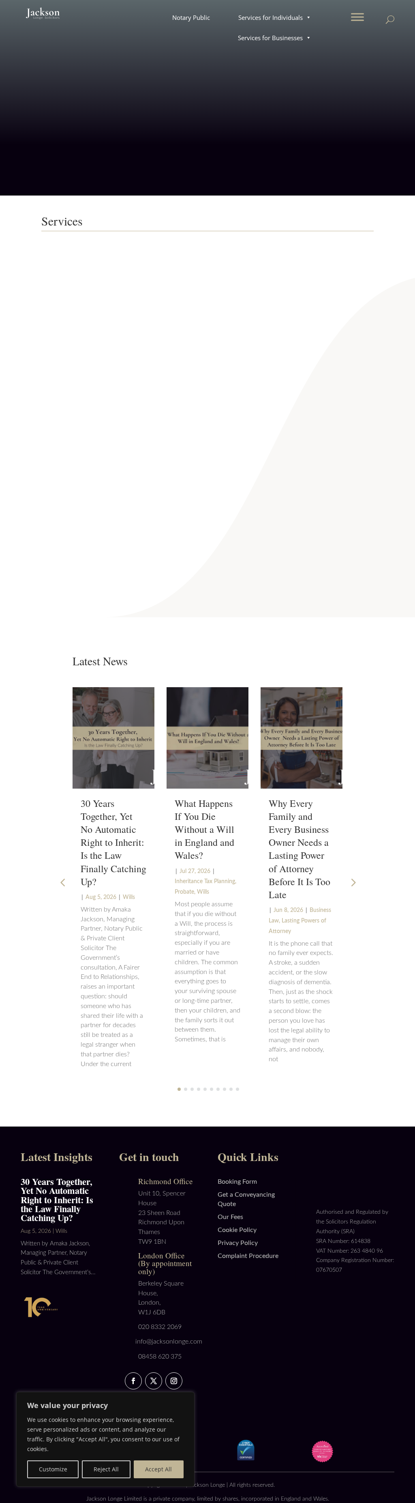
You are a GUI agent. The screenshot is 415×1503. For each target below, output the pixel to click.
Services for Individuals (270, 17)
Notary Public (191, 17)
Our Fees (230, 1217)
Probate (184, 892)
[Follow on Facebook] (133, 1380)
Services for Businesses (270, 38)
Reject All (106, 1469)
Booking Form (237, 1181)
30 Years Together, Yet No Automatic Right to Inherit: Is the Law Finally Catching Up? (113, 842)
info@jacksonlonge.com (168, 1341)
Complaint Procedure (248, 1256)
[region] (105, 1439)
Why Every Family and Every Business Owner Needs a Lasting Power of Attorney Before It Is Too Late (299, 849)
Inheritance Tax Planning (205, 881)
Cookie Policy (237, 1230)
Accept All (158, 1469)
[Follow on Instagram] (173, 1380)
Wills (129, 897)
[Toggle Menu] (357, 17)
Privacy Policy (238, 1243)
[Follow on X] (153, 1380)
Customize (53, 1469)
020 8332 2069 (160, 1327)
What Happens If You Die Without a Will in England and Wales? (204, 829)
